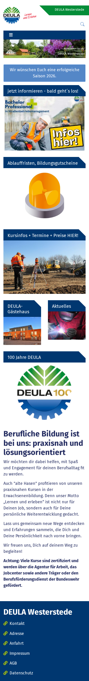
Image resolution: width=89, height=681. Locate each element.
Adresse (17, 633)
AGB (13, 663)
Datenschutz (21, 673)
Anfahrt (17, 643)
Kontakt (17, 623)
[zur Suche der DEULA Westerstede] (82, 24)
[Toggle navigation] (11, 35)
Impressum (20, 653)
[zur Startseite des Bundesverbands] (19, 15)
